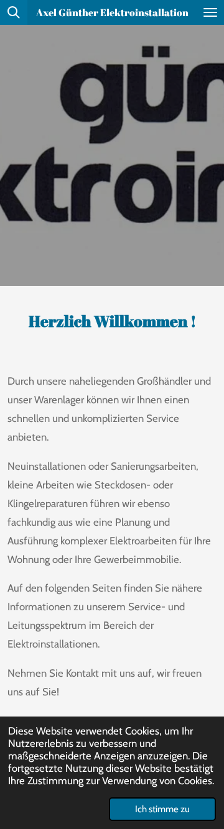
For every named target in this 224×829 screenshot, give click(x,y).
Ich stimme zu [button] (162, 809)
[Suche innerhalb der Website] (13, 12)
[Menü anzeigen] (210, 12)
